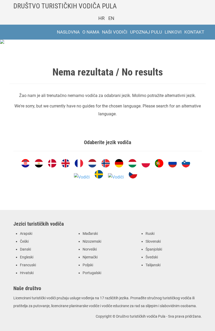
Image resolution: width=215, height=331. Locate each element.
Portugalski (92, 273)
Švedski (152, 257)
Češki (24, 241)
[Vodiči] (25, 163)
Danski (25, 249)
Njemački (90, 257)
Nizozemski (92, 241)
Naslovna (68, 32)
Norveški (90, 249)
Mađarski (90, 233)
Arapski (26, 233)
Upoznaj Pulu (146, 32)
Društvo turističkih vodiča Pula (65, 6)
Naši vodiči (114, 32)
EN (111, 18)
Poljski (88, 265)
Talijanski (153, 265)
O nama (90, 32)
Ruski (150, 233)
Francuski (28, 265)
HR (101, 18)
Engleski (26, 257)
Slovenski (153, 241)
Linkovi (173, 32)
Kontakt (194, 32)
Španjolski (154, 249)
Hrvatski (27, 273)
